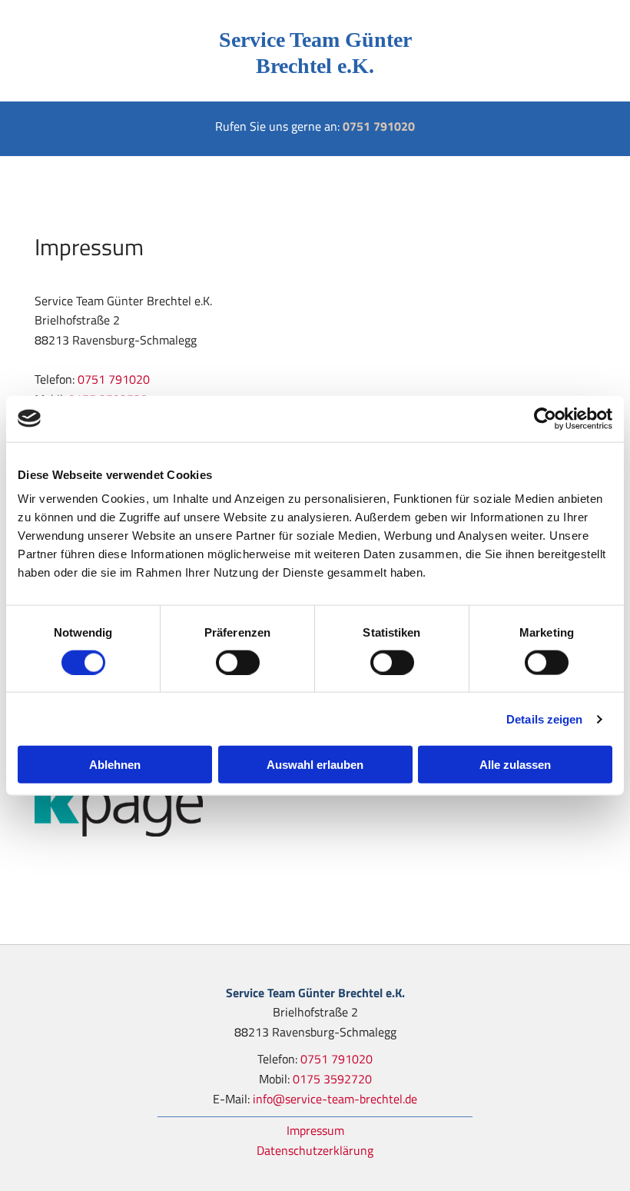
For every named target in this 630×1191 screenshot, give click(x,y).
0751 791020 (379, 126)
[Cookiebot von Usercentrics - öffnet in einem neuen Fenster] (545, 418)
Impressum (315, 1130)
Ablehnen (115, 764)
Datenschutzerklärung (315, 1150)
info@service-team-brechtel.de (335, 1099)
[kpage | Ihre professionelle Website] (315, 805)
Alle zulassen (515, 764)
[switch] (238, 662)
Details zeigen (544, 718)
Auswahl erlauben (315, 764)
